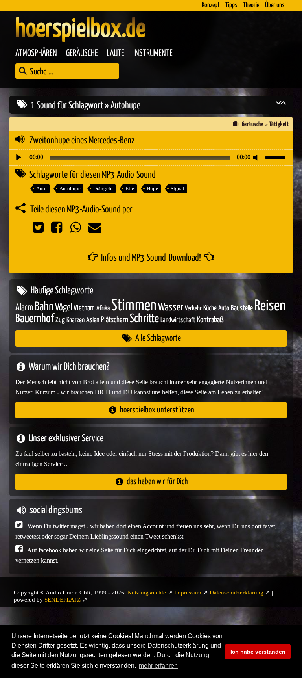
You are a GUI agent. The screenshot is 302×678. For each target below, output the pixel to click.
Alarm (24, 307)
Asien (92, 320)
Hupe (152, 188)
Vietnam (84, 308)
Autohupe (70, 188)
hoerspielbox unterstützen (157, 410)
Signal (177, 188)
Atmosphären (36, 53)
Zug (60, 320)
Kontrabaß (210, 320)
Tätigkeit (279, 124)
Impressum (187, 592)
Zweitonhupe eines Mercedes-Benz (82, 140)
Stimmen (134, 306)
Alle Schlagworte (158, 338)
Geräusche (82, 53)
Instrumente (153, 53)
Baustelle (242, 308)
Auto (41, 188)
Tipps (231, 5)
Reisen (269, 306)
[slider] (276, 157)
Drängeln (103, 188)
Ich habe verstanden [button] (257, 651)
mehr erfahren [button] (158, 665)
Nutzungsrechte (146, 592)
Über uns (274, 5)
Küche (210, 308)
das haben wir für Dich (157, 481)
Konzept (210, 5)
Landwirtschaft (177, 320)
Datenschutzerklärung (236, 592)
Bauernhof (34, 319)
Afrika (103, 308)
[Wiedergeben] (18, 158)
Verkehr (193, 308)
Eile (129, 188)
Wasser (170, 308)
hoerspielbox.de (80, 29)
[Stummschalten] (257, 158)
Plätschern (114, 320)
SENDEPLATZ (62, 599)
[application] (151, 157)
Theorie (251, 5)
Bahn (44, 307)
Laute (115, 53)
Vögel (63, 307)
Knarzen (75, 320)
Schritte (144, 319)
